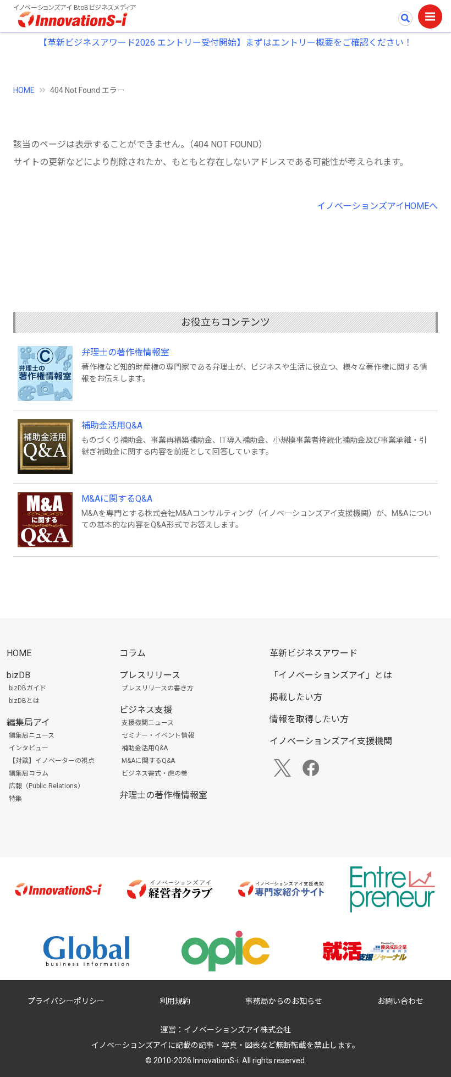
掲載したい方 (296, 697)
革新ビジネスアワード (314, 653)
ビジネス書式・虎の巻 (155, 773)
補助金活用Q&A (111, 425)
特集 (15, 799)
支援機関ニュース (148, 723)
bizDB (18, 675)
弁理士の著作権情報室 (125, 352)
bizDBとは (24, 701)
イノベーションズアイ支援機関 (331, 741)
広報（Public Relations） (46, 786)
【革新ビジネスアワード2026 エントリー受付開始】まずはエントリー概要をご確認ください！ (225, 42)
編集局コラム (28, 773)
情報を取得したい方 (309, 719)
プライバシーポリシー (66, 1001)
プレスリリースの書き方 (158, 688)
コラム (132, 653)
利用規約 (175, 1001)
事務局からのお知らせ (283, 1001)
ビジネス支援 (145, 710)
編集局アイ (28, 722)
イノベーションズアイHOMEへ (377, 206)
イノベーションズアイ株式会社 (237, 1029)
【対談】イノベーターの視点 (52, 761)
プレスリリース (149, 675)
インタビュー (28, 748)
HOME (24, 90)
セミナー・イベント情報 (158, 735)
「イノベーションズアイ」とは (331, 675)
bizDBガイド (27, 688)
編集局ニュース (31, 735)
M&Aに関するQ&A (116, 498)
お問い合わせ (400, 1001)
